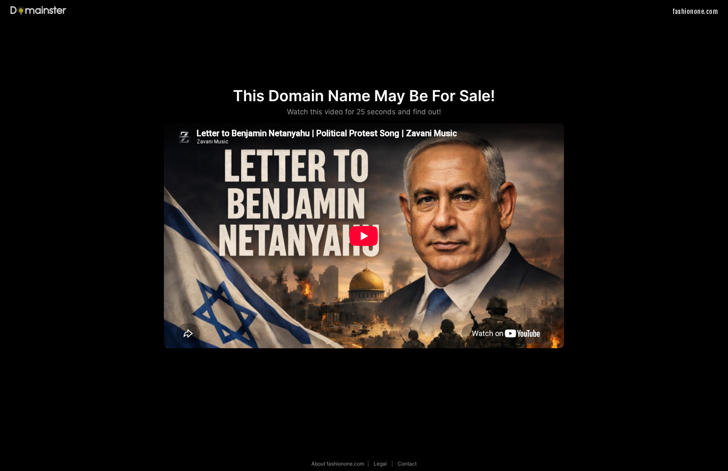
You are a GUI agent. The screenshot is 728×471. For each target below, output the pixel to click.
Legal (380, 463)
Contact (407, 463)
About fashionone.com (337, 463)
